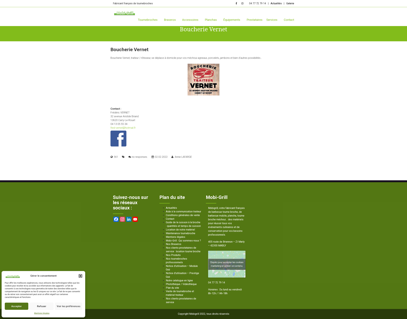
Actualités (276, 3)
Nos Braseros (173, 244)
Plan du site (172, 287)
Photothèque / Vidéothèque (181, 284)
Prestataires (254, 19)
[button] (80, 276)
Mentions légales (41, 313)
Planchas (211, 19)
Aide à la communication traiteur (183, 211)
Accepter (16, 306)
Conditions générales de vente (183, 215)
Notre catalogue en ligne (179, 280)
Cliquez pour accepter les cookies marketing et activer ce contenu (226, 264)
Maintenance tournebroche (180, 233)
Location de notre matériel (180, 229)
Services (271, 19)
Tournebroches (148, 19)
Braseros (170, 19)
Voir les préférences (68, 306)
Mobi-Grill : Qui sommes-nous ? (183, 240)
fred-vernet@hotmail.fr (123, 127)
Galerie (290, 3)
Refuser (41, 306)
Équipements (231, 19)
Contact (289, 19)
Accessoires (190, 19)
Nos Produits (173, 255)
